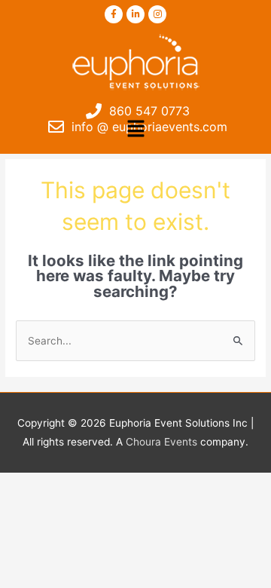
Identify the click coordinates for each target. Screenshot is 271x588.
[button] (135, 129)
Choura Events (161, 442)
